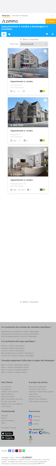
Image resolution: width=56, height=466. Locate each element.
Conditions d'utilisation (9, 459)
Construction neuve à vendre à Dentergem (17, 355)
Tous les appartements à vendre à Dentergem (19, 336)
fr (53, 16)
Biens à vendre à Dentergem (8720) (15, 365)
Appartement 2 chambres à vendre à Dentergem (20, 331)
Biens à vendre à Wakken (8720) (14, 372)
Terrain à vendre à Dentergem (12, 351)
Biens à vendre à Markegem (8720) (15, 367)
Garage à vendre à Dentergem (13, 348)
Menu (52, 21)
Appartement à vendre (21, 81)
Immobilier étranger (20, 16)
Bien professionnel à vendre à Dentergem (17, 353)
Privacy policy (37, 459)
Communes (15, 464)
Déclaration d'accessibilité (29, 464)
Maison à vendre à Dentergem (12, 346)
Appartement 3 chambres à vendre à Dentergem (20, 334)
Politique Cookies (25, 459)
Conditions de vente (15, 462)
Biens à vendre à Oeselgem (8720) (14, 370)
